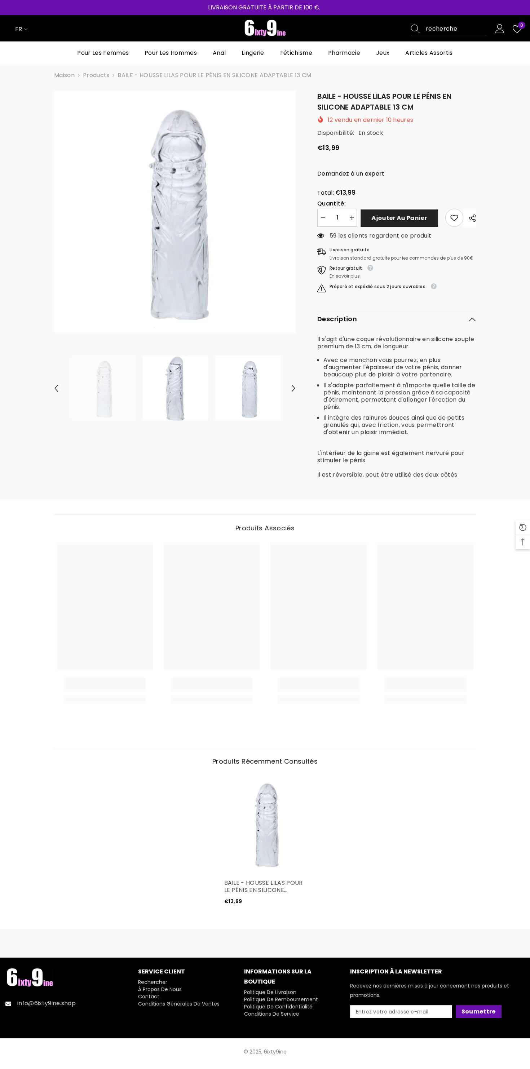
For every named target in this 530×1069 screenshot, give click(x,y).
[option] (175, 212)
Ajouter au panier (401, 218)
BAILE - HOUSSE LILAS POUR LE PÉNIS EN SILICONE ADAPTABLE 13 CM (263, 886)
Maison (64, 75)
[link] (454, 218)
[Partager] (469, 218)
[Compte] (499, 29)
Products (96, 75)
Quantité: (331, 203)
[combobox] (456, 29)
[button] (56, 388)
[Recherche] (448, 29)
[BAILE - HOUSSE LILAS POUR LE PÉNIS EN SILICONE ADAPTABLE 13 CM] (265, 824)
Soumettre (478, 1011)
